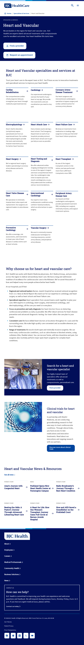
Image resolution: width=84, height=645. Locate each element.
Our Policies (8, 622)
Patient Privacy (8, 626)
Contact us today (12, 606)
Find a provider (55, 388)
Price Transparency (10, 630)
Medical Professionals (12, 562)
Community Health (11, 568)
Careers (7, 556)
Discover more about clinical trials (59, 448)
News (6, 580)
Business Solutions (11, 574)
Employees (8, 550)
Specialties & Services (21, 13)
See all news (9, 474)
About (6, 544)
